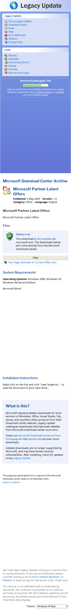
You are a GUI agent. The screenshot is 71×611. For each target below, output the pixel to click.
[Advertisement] (35, 135)
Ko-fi (33, 92)
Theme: (31, 606)
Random (33, 439)
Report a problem (11, 482)
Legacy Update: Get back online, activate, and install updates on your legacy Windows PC (35, 5)
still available (44, 238)
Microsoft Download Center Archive (35, 181)
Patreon (60, 92)
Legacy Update (21, 458)
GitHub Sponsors (44, 92)
